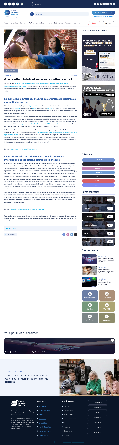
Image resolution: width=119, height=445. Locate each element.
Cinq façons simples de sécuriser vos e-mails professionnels (105, 282)
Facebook (17, 108)
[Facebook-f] (95, 4)
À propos (77, 23)
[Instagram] (101, 4)
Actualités (14, 23)
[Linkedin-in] (104, 4)
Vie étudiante (40, 23)
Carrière (23, 23)
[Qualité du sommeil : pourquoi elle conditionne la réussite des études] (89, 270)
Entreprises (58, 23)
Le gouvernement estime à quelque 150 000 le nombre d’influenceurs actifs (45, 124)
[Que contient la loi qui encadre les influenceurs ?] (63, 234)
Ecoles (50, 23)
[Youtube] (107, 4)
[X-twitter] (98, 4)
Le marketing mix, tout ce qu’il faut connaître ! (24, 149)
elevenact (106, 441)
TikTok (34, 108)
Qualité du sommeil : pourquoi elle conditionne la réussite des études (106, 271)
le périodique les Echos (31, 106)
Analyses (68, 23)
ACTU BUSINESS (11, 70)
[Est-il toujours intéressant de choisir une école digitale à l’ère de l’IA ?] (89, 259)
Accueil (6, 23)
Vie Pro (31, 23)
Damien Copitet (10, 75)
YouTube (49, 108)
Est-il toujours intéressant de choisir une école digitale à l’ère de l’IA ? (60, 4)
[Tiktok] (110, 4)
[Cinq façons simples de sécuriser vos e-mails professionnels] (89, 282)
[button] (15, 23)
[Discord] (114, 4)
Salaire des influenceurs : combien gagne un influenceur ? (27, 209)
